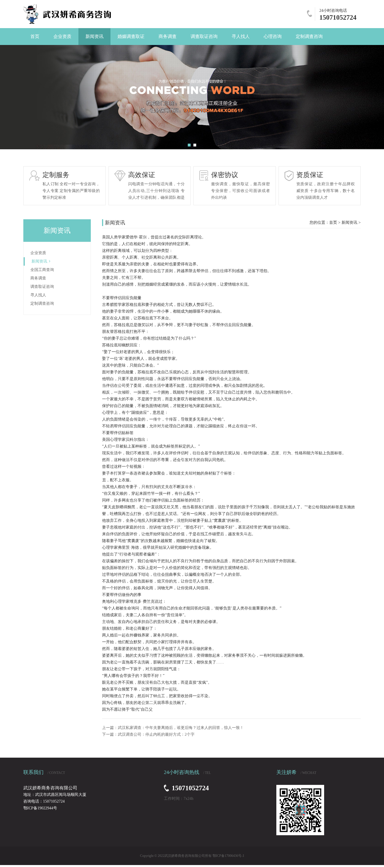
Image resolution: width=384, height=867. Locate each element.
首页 (333, 222)
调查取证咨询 (42, 287)
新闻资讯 (39, 261)
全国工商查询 (42, 270)
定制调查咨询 (42, 303)
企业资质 (38, 253)
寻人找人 (38, 295)
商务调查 (38, 278)
